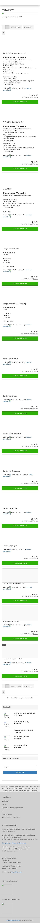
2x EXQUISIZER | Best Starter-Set (14, 53)
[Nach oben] (34, 919)
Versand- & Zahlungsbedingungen (12, 807)
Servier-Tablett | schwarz (11, 471)
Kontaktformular (17, 872)
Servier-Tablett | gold (10, 396)
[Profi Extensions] (7, 2)
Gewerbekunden (7, 814)
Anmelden (20, 772)
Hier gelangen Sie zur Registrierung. (14, 843)
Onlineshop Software (13, 920)
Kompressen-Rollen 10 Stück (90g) (15, 304)
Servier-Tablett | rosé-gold (12, 433)
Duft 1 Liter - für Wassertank (12, 659)
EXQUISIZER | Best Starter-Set (13, 122)
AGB (3, 811)
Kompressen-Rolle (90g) (11, 249)
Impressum (5, 801)
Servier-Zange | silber (10, 508)
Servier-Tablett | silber (10, 359)
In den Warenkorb (20, 102)
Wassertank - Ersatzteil (11, 621)
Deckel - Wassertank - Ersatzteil (13, 583)
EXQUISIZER (7, 189)
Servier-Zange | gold (10, 546)
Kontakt (4, 804)
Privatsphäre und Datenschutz (11, 817)
